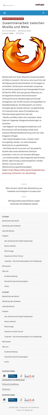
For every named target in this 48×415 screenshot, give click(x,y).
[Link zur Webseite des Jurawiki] (29, 378)
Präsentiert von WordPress (29, 407)
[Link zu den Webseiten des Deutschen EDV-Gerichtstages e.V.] (21, 377)
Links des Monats (8, 231)
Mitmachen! (6, 266)
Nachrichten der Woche (13, 18)
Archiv (6, 286)
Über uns (5, 271)
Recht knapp (9, 251)
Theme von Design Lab (24, 410)
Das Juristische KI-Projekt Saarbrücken (18, 241)
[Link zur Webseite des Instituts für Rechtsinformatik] (13, 378)
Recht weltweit (10, 246)
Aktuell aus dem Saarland (11, 226)
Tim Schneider (10, 31)
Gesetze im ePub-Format (13, 256)
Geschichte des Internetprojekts (16, 281)
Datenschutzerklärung (10, 384)
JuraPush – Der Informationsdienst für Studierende (23, 261)
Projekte (5, 236)
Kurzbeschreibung (10, 276)
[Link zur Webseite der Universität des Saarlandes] (4, 377)
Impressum (6, 389)
